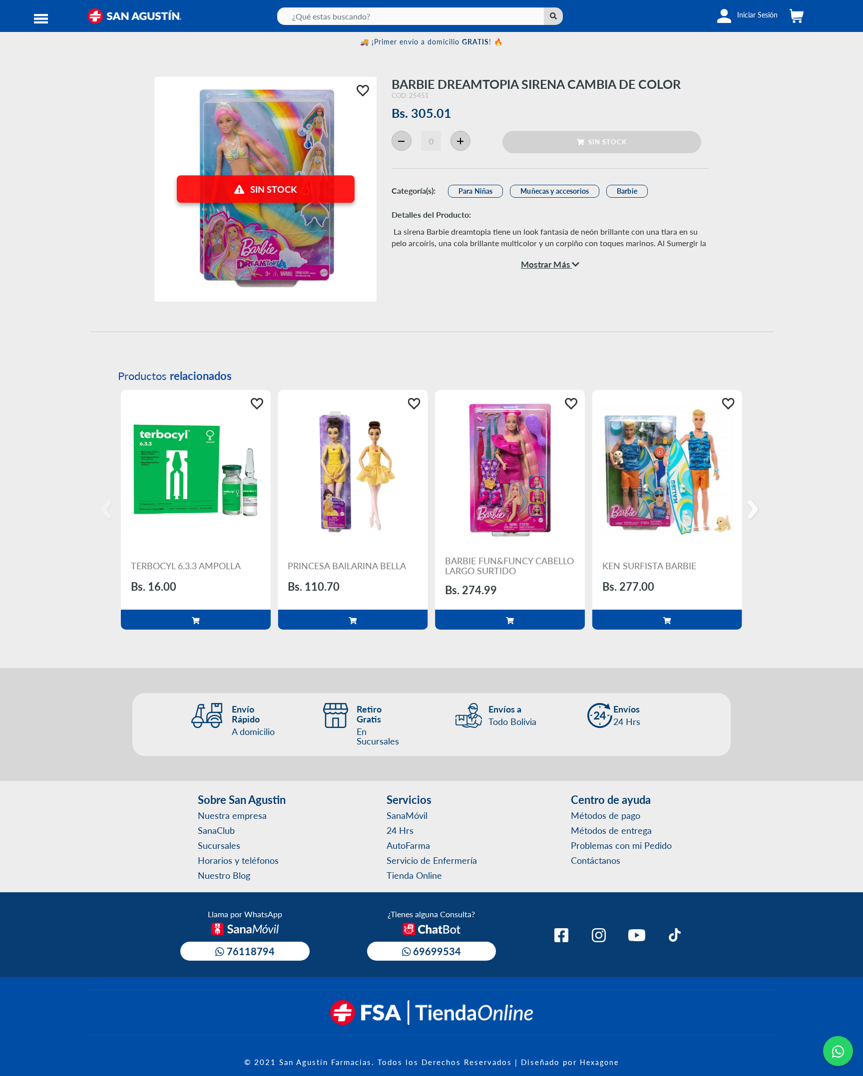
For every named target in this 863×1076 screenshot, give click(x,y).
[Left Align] (553, 16)
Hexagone (599, 1062)
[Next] (755, 510)
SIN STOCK (605, 141)
